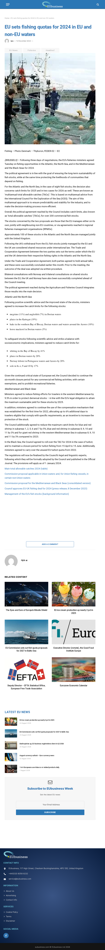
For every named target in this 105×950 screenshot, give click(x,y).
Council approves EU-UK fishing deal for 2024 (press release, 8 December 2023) (46, 488)
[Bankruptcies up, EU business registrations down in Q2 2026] (12, 745)
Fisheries (32, 50)
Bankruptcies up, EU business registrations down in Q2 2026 (42, 744)
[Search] (97, 4)
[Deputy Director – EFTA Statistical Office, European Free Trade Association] (26, 671)
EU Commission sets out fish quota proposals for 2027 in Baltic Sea (26, 649)
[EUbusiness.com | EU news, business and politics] (52, 4)
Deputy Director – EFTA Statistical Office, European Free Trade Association (26, 687)
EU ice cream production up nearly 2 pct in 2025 (73, 611)
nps (12, 41)
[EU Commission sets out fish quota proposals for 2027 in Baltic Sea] (26, 633)
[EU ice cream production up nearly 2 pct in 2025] (73, 595)
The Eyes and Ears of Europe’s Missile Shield (26, 610)
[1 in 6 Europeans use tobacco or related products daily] (12, 769)
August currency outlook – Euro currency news (37, 755)
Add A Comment (50, 544)
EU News (13, 50)
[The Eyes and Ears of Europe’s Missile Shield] (26, 595)
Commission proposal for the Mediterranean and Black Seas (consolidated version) (48, 483)
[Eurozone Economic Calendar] (73, 671)
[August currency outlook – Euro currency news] (12, 757)
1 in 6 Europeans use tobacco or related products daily (39, 767)
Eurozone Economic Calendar (73, 685)
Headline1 (50, 50)
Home (7, 18)
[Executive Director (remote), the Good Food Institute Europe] (73, 633)
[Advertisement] (25, 513)
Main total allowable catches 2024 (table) (26, 468)
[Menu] (8, 4)
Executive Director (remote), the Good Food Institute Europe (73, 649)
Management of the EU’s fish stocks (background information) (37, 494)
